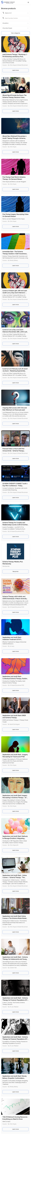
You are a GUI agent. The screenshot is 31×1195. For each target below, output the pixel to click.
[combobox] (15, 13)
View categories (15, 33)
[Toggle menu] (28, 2)
